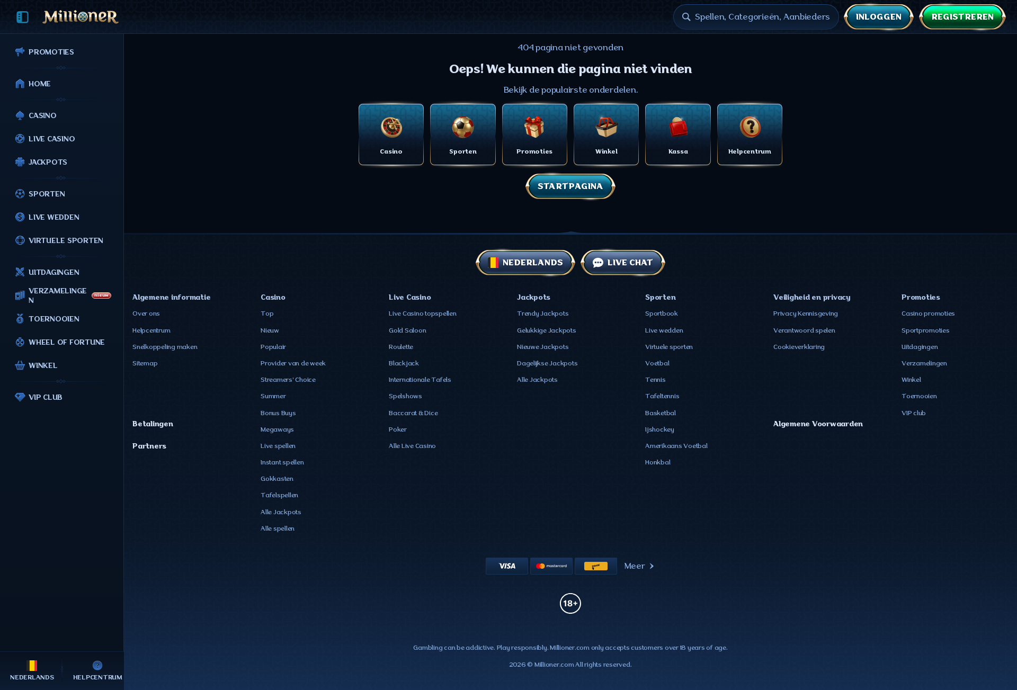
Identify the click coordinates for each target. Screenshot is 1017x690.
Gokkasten (277, 478)
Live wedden (664, 330)
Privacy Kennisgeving (805, 313)
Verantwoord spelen (804, 330)
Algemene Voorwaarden (818, 423)
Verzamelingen (924, 363)
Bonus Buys (278, 413)
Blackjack (404, 363)
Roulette (401, 347)
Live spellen (278, 446)
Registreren (962, 17)
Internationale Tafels (420, 379)
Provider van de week (293, 363)
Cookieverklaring (799, 347)
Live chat (630, 262)
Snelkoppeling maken (164, 347)
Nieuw (270, 330)
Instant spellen (282, 462)
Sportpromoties (926, 330)
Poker (398, 429)
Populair (273, 347)
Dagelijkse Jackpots (547, 363)
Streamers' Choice (288, 379)
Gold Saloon (407, 330)
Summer (273, 396)
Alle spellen (278, 528)
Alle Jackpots (281, 512)
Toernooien (919, 396)
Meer (635, 566)
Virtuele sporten (669, 347)
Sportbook (661, 313)
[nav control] (22, 17)
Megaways (277, 429)
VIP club (914, 413)
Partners (149, 446)
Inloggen (879, 17)
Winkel (911, 379)
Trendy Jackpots (542, 313)
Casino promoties (928, 313)
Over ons (146, 313)
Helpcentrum (151, 330)
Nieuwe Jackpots (542, 347)
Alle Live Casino (412, 446)
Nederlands (533, 262)
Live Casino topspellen (423, 313)
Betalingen (152, 423)
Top (267, 313)
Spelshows (405, 396)
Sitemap (144, 363)
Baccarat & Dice (413, 413)
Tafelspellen (279, 495)
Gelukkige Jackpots (546, 330)
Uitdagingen (920, 347)
